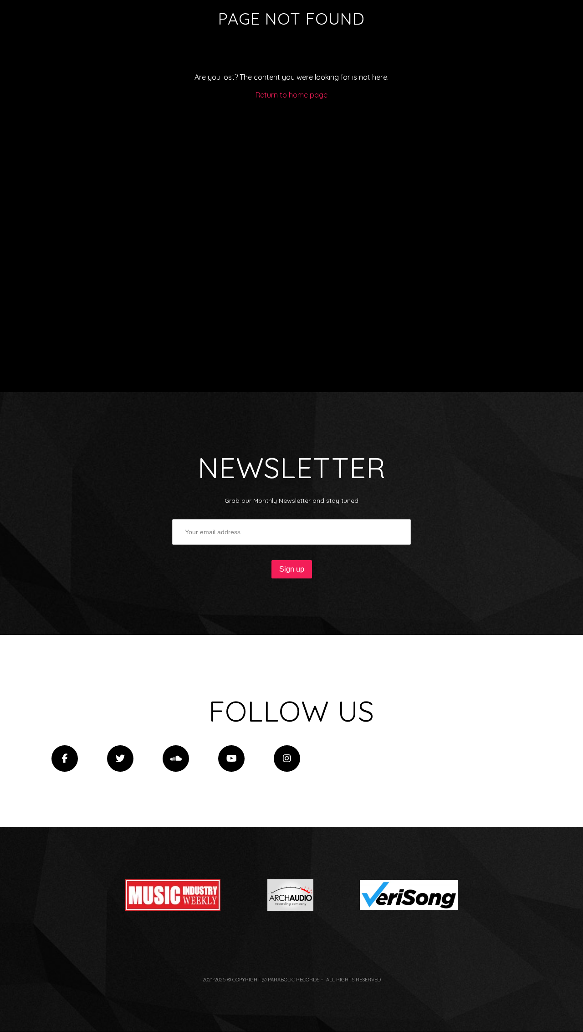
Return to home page (291, 94)
